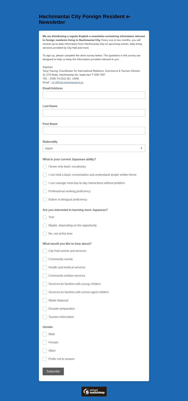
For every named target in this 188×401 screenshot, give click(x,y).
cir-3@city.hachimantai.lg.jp (67, 82)
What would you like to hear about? (67, 243)
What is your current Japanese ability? (70, 159)
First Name (51, 124)
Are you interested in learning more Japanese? (76, 210)
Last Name (51, 106)
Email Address (54, 88)
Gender (48, 327)
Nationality (51, 141)
